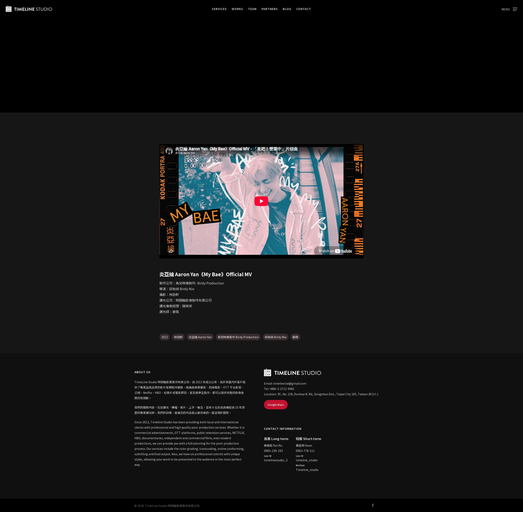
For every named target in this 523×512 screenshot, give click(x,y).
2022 (164, 337)
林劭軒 (178, 337)
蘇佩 (295, 337)
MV (261, 97)
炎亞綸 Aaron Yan (200, 337)
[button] (509, 9)
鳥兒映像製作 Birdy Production (238, 337)
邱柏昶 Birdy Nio (275, 337)
